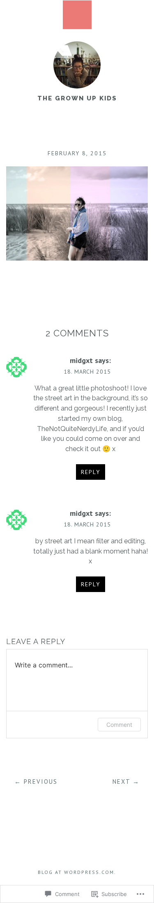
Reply (90, 472)
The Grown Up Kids (77, 98)
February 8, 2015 (77, 153)
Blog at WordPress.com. (77, 872)
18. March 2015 (87, 371)
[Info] (77, 14)
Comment (119, 724)
